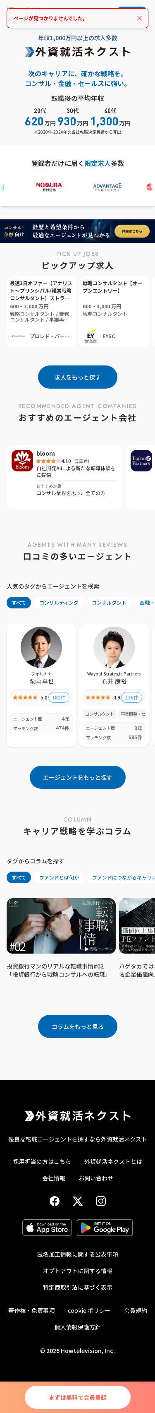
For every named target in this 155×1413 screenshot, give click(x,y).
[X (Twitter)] (78, 1201)
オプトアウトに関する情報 (77, 1270)
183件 (59, 697)
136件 (131, 697)
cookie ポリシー (89, 1310)
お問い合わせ (96, 1178)
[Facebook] (55, 1201)
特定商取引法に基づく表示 (77, 1287)
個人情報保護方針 (78, 1327)
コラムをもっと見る (78, 1026)
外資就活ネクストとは (113, 1161)
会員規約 (135, 1310)
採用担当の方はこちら (42, 1161)
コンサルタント (109, 602)
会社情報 (53, 1178)
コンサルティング (59, 602)
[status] (77, 18)
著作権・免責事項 (31, 1310)
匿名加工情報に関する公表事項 (77, 1254)
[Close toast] (140, 18)
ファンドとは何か (59, 877)
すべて (19, 602)
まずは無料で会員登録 (78, 1397)
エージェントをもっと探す (77, 777)
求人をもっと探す (78, 377)
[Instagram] (101, 1201)
